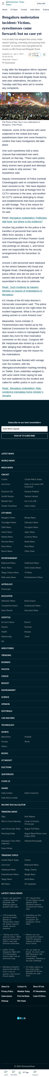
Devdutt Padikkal (31, 492)
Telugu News (6, 879)
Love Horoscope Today (10, 829)
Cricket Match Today (33, 480)
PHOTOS (5, 669)
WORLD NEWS (8, 461)
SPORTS (5, 732)
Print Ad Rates (23, 996)
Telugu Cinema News (10, 573)
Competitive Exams (9, 606)
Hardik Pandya (7, 496)
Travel (26, 637)
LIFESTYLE (5, 618)
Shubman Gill (7, 492)
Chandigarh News (8, 523)
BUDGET (5, 683)
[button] (3, 3)
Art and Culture (7, 622)
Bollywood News (8, 563)
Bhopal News (30, 518)
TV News (28, 573)
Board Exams (30, 601)
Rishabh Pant (6, 501)
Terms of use (38, 987)
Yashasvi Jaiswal (31, 496)
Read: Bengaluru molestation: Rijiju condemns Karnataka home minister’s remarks (22, 392)
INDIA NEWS (7, 468)
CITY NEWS (6, 513)
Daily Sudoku (7, 793)
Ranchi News (6, 551)
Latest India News (11, 893)
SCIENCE (5, 697)
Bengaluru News (8, 518)
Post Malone (29, 817)
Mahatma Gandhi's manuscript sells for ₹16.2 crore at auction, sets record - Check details (12, 971)
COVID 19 (5, 781)
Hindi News (29, 879)
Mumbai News (7, 542)
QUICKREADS (7, 774)
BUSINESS (5, 662)
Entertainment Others (33, 577)
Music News (6, 568)
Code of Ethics (39, 996)
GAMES (4, 788)
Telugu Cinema (30, 870)
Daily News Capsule (11, 429)
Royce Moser (6, 848)
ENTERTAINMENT (9, 558)
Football (27, 737)
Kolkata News (7, 537)
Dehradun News (31, 523)
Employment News (32, 606)
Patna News (6, 547)
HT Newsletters (39, 991)
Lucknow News (30, 537)
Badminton (6, 737)
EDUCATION (6, 596)
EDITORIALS (6, 711)
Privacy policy (7, 991)
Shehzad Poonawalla (33, 841)
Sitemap (4, 1001)
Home (4, 9)
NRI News (5, 884)
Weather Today (23, 991)
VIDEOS (4, 676)
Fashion (4, 627)
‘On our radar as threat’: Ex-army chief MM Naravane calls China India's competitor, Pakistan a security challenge (35, 955)
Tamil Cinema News (32, 568)
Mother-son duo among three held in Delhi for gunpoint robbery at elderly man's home (34, 939)
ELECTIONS (6, 767)
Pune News (29, 547)
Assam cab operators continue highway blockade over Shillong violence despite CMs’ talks (12, 902)
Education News (31, 611)
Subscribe (41, 3)
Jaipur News (29, 532)
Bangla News (29, 875)
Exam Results (7, 611)
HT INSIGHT (6, 760)
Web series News (8, 577)
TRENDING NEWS (9, 812)
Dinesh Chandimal (9, 506)
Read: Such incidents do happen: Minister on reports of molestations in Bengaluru (22, 291)
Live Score (5, 484)
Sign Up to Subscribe (24, 436)
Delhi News (6, 527)
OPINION (5, 704)
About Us (5, 987)
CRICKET (5, 475)
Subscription (6, 996)
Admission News (8, 601)
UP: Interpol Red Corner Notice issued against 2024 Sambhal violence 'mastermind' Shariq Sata (35, 903)
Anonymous (10, 62)
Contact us (22, 987)
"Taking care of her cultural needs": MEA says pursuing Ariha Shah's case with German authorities (12, 939)
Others (4, 746)
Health (4, 632)
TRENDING (6, 655)
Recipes (27, 632)
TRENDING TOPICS (9, 855)
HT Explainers (30, 884)
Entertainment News (10, 875)
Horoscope (6, 589)
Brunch (27, 622)
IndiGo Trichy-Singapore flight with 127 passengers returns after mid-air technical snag (11, 954)
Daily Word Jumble (9, 798)
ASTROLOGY (7, 584)
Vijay (3, 817)
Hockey (4, 742)
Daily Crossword (31, 793)
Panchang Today (8, 834)
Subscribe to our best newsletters (24, 422)
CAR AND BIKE (8, 718)
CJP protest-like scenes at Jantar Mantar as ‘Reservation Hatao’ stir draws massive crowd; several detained (11, 921)
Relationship (6, 637)
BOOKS (4, 753)
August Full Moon (31, 829)
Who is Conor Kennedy (11, 821)
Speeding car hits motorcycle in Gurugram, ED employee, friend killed (33, 919)
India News (35, 9)
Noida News (29, 542)
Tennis (27, 742)
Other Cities (29, 551)
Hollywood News (31, 563)
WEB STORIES (7, 648)
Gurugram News (31, 527)
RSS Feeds (21, 1001)
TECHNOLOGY (7, 725)
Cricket (24, 9)
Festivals (28, 627)
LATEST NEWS (7, 454)
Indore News (6, 532)
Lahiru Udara (29, 506)
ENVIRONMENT (8, 690)
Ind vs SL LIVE (30, 501)
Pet (2, 641)
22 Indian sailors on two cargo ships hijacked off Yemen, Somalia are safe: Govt (34, 971)
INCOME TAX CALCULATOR (13, 805)
